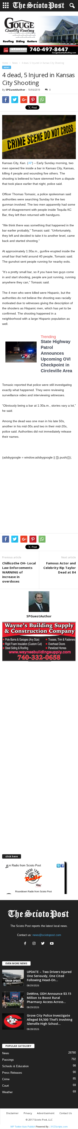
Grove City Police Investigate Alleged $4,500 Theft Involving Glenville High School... (49, 1019)
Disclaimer (12, 1113)
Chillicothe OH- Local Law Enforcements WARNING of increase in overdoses (19, 572)
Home (5, 62)
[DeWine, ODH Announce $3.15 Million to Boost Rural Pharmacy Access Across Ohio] (13, 1000)
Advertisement (45, 1113)
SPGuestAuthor (15, 89)
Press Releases (12, 1072)
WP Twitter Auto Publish (22, 1126)
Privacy (28, 1113)
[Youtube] (52, 943)
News (15, 62)
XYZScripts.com (59, 1126)
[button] (71, 6)
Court (5, 1085)
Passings (8, 1059)
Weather (7, 1092)
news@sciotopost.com (46, 935)
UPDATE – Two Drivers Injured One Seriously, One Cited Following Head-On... (49, 976)
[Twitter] (43, 943)
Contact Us (65, 1113)
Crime (6, 1079)
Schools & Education (15, 1066)
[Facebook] (26, 943)
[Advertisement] (38, 497)
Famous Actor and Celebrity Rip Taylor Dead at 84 (59, 567)
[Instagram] (35, 943)
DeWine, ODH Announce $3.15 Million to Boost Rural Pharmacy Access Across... (49, 998)
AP (30, 163)
